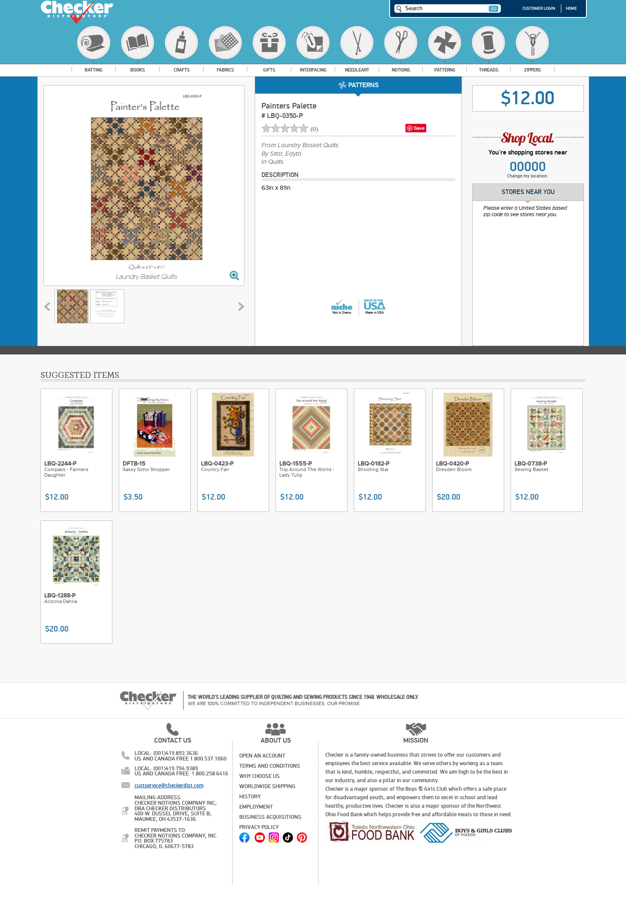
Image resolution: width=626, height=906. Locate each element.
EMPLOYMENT (256, 806)
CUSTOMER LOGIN (539, 8)
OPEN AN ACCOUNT (262, 755)
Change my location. (527, 176)
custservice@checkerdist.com (169, 785)
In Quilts (272, 162)
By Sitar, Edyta (281, 154)
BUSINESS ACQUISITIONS (270, 817)
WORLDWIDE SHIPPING (267, 786)
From (300, 146)
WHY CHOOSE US (259, 776)
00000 (528, 167)
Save (419, 128)
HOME (571, 8)
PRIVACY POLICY (259, 827)
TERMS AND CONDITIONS (269, 766)
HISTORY (250, 796)
